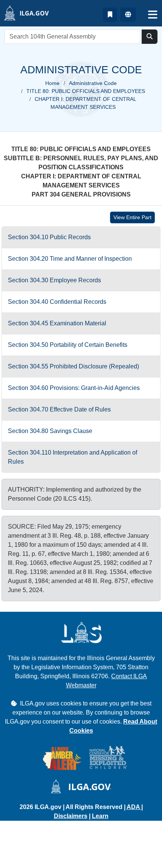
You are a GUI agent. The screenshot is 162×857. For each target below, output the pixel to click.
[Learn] (110, 15)
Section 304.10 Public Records (49, 237)
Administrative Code (93, 83)
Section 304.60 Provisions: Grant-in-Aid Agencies (74, 388)
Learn (100, 816)
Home (52, 83)
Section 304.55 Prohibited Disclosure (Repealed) (73, 366)
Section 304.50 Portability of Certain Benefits (67, 345)
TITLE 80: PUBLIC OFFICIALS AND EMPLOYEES (85, 91)
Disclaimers (70, 816)
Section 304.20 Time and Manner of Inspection (70, 258)
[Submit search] (149, 36)
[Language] (128, 15)
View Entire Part (132, 217)
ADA (134, 807)
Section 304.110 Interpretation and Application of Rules (72, 457)
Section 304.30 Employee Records (54, 280)
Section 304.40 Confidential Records (57, 302)
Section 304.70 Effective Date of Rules (59, 409)
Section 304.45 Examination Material (57, 323)
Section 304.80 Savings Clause (50, 431)
